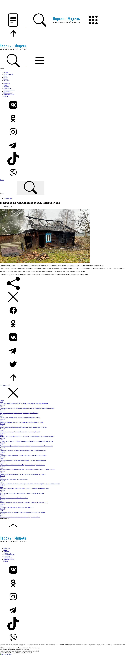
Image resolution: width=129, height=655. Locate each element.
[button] (13, 26)
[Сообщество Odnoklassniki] (64, 118)
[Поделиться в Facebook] (64, 310)
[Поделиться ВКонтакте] (64, 337)
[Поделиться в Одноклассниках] (64, 324)
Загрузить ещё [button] (4, 518)
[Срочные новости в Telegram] (64, 145)
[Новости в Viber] (64, 172)
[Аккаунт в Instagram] (64, 132)
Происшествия (8, 93)
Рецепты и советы (9, 94)
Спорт (5, 85)
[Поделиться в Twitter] (64, 364)
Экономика (7, 91)
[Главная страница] (66, 26)
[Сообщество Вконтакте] (64, 105)
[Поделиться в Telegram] (64, 351)
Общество (7, 83)
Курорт (6, 96)
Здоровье (6, 86)
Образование (7, 88)
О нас (5, 76)
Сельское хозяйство (9, 90)
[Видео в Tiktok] (64, 159)
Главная (6, 72)
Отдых (6, 77)
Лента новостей (8, 74)
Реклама (6, 79)
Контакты (6, 80)
